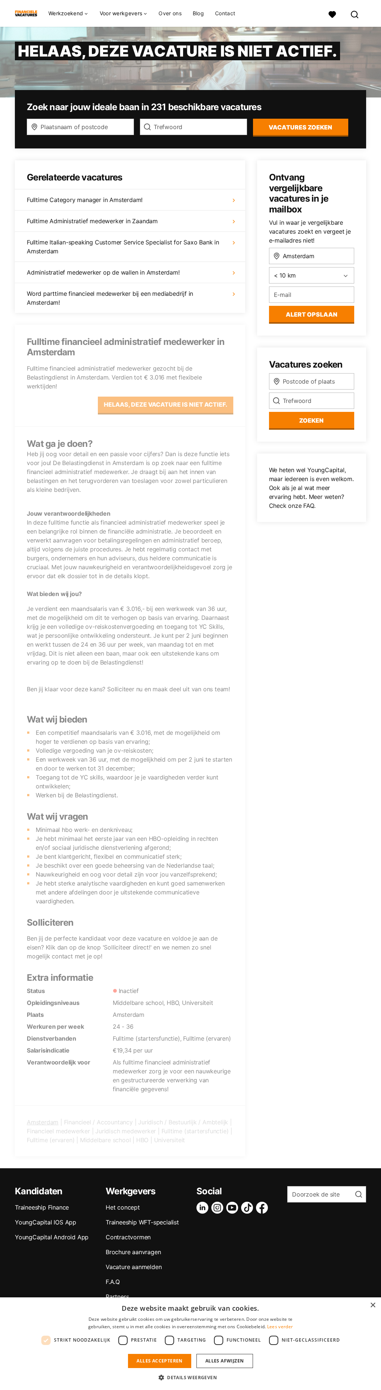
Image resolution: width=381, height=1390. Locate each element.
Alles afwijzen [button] (224, 1361)
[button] (190, 1377)
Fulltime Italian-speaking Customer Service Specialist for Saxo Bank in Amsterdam (123, 246)
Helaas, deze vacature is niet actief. (165, 404)
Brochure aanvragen (133, 1252)
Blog (198, 13)
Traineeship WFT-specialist (142, 1222)
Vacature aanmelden (133, 1267)
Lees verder (280, 1326)
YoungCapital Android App (52, 1237)
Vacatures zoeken (300, 127)
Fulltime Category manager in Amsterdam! (85, 200)
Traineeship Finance (42, 1207)
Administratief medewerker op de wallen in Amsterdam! (103, 272)
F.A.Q (113, 1281)
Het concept (123, 1207)
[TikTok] (248, 1208)
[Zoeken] (355, 13)
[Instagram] (218, 1208)
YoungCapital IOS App (45, 1222)
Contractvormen (128, 1237)
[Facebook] (263, 1208)
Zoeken (311, 420)
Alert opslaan (311, 314)
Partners (117, 1296)
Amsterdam (42, 1122)
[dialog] (190, 1343)
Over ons (170, 13)
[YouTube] (233, 1208)
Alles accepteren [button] (159, 1361)
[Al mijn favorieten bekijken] (332, 13)
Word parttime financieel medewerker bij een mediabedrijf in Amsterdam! (110, 298)
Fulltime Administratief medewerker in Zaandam (92, 221)
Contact (225, 13)
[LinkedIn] (203, 1208)
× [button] (372, 1305)
